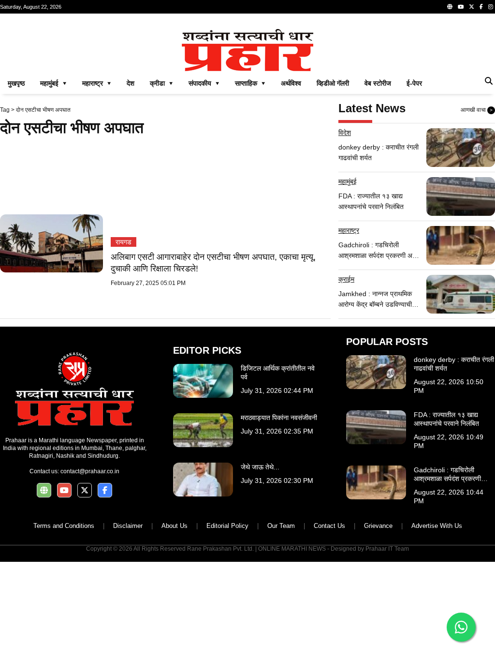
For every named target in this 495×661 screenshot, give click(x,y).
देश (130, 83)
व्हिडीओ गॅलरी (333, 83)
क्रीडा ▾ (161, 83)
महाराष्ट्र (348, 230)
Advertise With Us (436, 525)
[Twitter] (471, 7)
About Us (174, 525)
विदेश (344, 132)
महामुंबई (347, 181)
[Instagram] (490, 7)
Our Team (281, 525)
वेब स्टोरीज (377, 83)
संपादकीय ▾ (204, 83)
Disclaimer (128, 525)
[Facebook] (481, 7)
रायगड (123, 242)
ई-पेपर (414, 83)
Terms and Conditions (63, 525)
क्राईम (346, 279)
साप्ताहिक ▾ (250, 83)
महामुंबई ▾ (53, 83)
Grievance (378, 525)
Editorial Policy (227, 525)
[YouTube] (461, 7)
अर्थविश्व (291, 83)
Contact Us (329, 525)
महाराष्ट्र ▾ (96, 83)
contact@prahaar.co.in (89, 471)
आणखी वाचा (477, 109)
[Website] (449, 7)
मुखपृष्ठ (16, 83)
